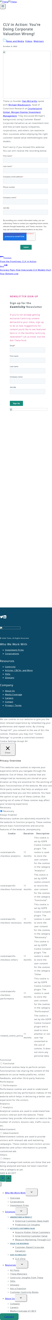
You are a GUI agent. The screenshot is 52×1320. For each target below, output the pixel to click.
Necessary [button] (5, 807)
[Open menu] (3, 6)
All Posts (14, 1270)
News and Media (15, 41)
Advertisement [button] (8, 1129)
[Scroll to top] (2, 1178)
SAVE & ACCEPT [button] (8, 1173)
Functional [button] (5, 1060)
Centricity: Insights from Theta (26, 1277)
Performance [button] (7, 1081)
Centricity (10, 666)
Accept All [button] (22, 741)
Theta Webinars (18, 1274)
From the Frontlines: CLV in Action (18, 260)
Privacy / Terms (13, 705)
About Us (10, 690)
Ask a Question (18, 1288)
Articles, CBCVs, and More (19, 670)
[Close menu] (0, 1184)
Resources (10, 1265)
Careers (9, 698)
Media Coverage (13, 694)
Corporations (12, 653)
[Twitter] (1, 617)
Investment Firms (14, 650)
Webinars (39, 41)
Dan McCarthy (29, 101)
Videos (28, 41)
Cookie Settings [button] (8, 741)
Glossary (9, 677)
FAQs (7, 674)
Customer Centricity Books (24, 1292)
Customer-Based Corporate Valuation (29, 1249)
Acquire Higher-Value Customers (32, 1232)
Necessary (8, 811)
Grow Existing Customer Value (31, 1236)
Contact (9, 701)
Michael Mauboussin (19, 104)
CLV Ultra (20, 1258)
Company (15, 1303)
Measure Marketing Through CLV (33, 1239)
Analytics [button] (5, 1103)
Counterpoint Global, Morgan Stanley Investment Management (22, 112)
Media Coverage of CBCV (23, 1311)
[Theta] (8, 1)
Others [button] (3, 1154)
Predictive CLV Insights (27, 1224)
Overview (15, 1198)
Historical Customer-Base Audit (32, 1221)
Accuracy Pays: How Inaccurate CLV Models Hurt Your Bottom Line (25, 270)
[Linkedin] (4, 617)
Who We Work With (15, 1192)
